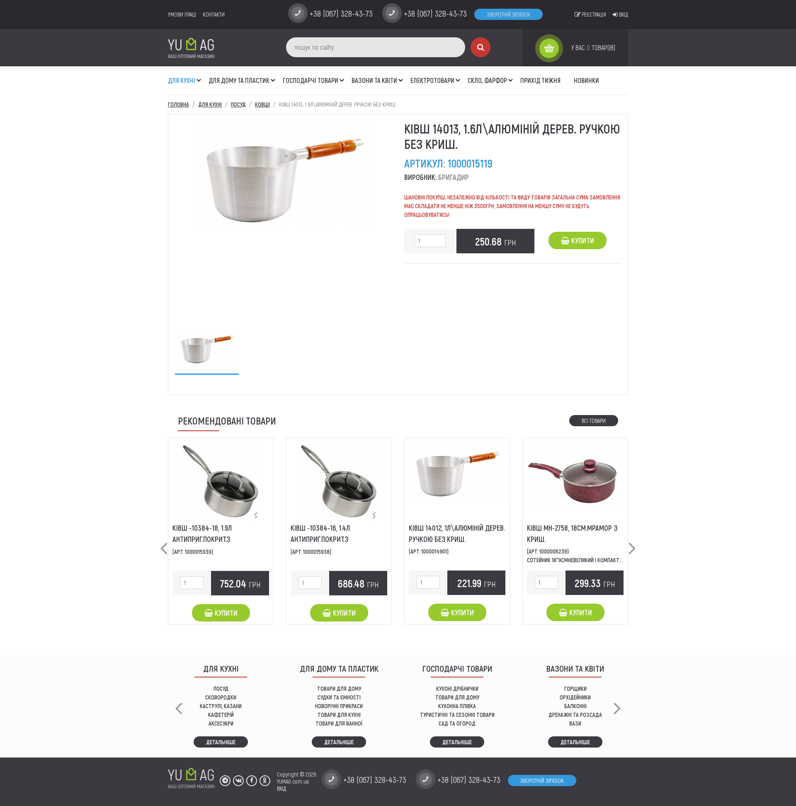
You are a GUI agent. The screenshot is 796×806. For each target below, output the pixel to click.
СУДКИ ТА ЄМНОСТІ (339, 697)
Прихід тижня (540, 80)
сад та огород (457, 723)
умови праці (182, 14)
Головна (178, 104)
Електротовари (432, 80)
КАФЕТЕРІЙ (221, 714)
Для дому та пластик (239, 80)
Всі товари (594, 420)
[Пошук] (480, 47)
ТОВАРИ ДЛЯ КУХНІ (339, 714)
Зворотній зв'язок (508, 14)
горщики (575, 688)
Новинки (586, 80)
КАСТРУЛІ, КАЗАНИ (221, 705)
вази (575, 723)
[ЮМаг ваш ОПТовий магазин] (191, 47)
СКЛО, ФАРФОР (487, 80)
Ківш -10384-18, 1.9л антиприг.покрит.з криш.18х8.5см (202, 539)
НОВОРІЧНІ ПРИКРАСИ (339, 705)
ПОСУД (221, 688)
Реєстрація (593, 14)
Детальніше (220, 741)
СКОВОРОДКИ (220, 697)
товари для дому (457, 697)
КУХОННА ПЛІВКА (457, 705)
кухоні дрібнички (457, 688)
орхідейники (575, 697)
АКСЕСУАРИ (221, 723)
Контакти (214, 14)
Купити (582, 240)
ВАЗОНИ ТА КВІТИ (374, 80)
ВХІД (281, 788)
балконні (575, 705)
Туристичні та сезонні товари (457, 714)
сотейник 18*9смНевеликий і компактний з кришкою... (594, 559)
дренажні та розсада (575, 714)
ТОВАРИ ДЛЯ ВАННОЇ (338, 723)
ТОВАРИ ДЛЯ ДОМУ (339, 688)
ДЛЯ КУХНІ (181, 80)
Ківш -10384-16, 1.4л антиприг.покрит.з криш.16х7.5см (320, 539)
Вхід (623, 14)
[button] (199, 76)
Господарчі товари (310, 80)
